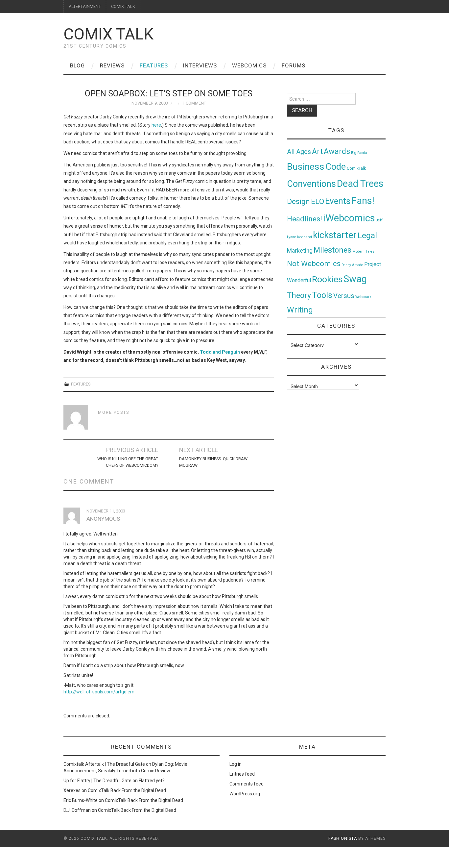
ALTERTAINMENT (85, 6)
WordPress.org (244, 793)
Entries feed (242, 774)
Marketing (300, 250)
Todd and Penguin (220, 352)
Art (317, 151)
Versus (343, 296)
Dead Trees (360, 183)
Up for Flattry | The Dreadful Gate (97, 780)
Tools (322, 295)
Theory (299, 295)
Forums (293, 65)
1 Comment (194, 103)
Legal (367, 235)
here (156, 125)
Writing (300, 309)
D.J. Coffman (77, 810)
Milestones (332, 250)
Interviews (200, 65)
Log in (235, 764)
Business (305, 166)
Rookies (327, 279)
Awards (337, 151)
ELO (317, 201)
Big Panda (359, 153)
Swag (355, 279)
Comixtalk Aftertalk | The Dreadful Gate (104, 764)
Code (335, 167)
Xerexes (72, 790)
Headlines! (304, 218)
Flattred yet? (152, 780)
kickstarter (335, 235)
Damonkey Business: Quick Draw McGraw (213, 462)
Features (154, 65)
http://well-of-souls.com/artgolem (98, 691)
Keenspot (304, 237)
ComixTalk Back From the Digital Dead (127, 790)
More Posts (113, 412)
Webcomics (249, 65)
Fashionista (342, 838)
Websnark (363, 297)
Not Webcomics (314, 263)
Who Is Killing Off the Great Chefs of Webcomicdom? (127, 462)
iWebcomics (349, 218)
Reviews (112, 65)
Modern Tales (363, 251)
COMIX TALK (123, 6)
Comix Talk (108, 34)
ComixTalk (356, 168)
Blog (77, 65)
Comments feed (246, 783)
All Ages (299, 152)
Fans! (362, 200)
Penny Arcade (352, 265)
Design (298, 201)
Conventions (311, 184)
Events (337, 201)
